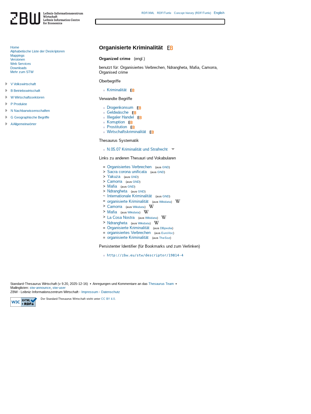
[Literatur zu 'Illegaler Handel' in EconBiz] (139, 117)
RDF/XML (148, 13)
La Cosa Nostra (121, 217)
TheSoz (164, 237)
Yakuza (113, 176)
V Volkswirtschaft (23, 84)
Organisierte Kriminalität (128, 227)
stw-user (59, 287)
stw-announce (40, 287)
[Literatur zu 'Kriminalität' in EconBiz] (131, 90)
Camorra (114, 181)
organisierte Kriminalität (128, 201)
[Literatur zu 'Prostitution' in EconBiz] (132, 127)
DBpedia (166, 228)
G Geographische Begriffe (30, 117)
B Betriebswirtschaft (25, 90)
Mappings (17, 55)
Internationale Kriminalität (129, 196)
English (219, 13)
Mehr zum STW (21, 72)
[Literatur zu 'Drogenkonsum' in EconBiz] (138, 107)
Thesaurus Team (161, 283)
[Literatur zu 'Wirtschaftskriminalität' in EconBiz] (151, 131)
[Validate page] (23, 305)
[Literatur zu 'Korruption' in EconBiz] (129, 122)
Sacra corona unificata (127, 171)
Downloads (18, 68)
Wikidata (165, 201)
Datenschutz (110, 292)
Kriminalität (117, 90)
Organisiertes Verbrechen (129, 167)
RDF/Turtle (164, 13)
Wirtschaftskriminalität (126, 131)
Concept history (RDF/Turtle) (192, 13)
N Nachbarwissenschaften (30, 110)
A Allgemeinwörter (23, 124)
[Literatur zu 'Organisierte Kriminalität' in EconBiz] (169, 48)
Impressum (89, 292)
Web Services (20, 63)
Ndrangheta (117, 191)
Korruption (116, 122)
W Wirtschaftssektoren (27, 97)
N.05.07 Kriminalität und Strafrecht (137, 149)
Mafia (112, 186)
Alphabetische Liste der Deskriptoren (37, 51)
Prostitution (117, 127)
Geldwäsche (117, 112)
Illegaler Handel (120, 117)
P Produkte (19, 104)
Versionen (17, 59)
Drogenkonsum (120, 107)
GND (165, 167)
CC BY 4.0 (108, 298)
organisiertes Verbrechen (129, 232)
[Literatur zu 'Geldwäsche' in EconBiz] (133, 112)
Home (14, 47)
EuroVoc (167, 233)
